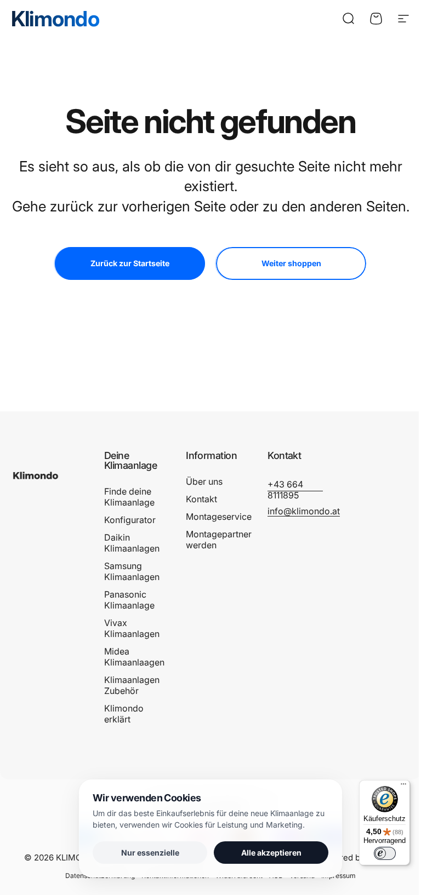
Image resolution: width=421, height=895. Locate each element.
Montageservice (219, 516)
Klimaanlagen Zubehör (132, 685)
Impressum (338, 875)
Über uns (204, 481)
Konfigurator (130, 519)
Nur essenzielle (150, 852)
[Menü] (403, 786)
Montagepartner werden (219, 539)
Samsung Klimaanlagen (132, 571)
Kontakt (201, 499)
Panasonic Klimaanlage (129, 600)
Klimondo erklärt (124, 714)
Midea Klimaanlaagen (134, 657)
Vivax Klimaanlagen (132, 628)
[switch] (385, 853)
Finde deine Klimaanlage (129, 497)
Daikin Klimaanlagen (132, 543)
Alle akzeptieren (271, 852)
